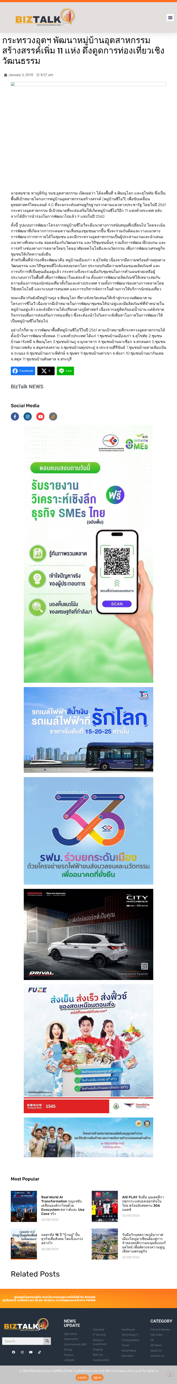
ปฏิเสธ (97, 1377)
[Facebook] (14, 1352)
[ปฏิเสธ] (170, 1374)
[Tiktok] (53, 416)
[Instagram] (28, 416)
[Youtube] (40, 416)
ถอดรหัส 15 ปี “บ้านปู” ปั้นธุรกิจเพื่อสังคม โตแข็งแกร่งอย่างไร (62, 1239)
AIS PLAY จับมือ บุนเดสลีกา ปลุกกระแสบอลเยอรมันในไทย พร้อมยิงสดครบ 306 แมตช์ (143, 1203)
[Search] (47, 1341)
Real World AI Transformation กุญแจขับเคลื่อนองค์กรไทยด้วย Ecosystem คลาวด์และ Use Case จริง (62, 1205)
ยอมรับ (82, 1377)
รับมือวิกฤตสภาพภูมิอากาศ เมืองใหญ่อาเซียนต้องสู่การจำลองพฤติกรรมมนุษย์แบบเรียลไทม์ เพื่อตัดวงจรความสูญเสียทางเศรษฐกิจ (144, 1243)
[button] (170, 17)
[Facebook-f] (15, 416)
